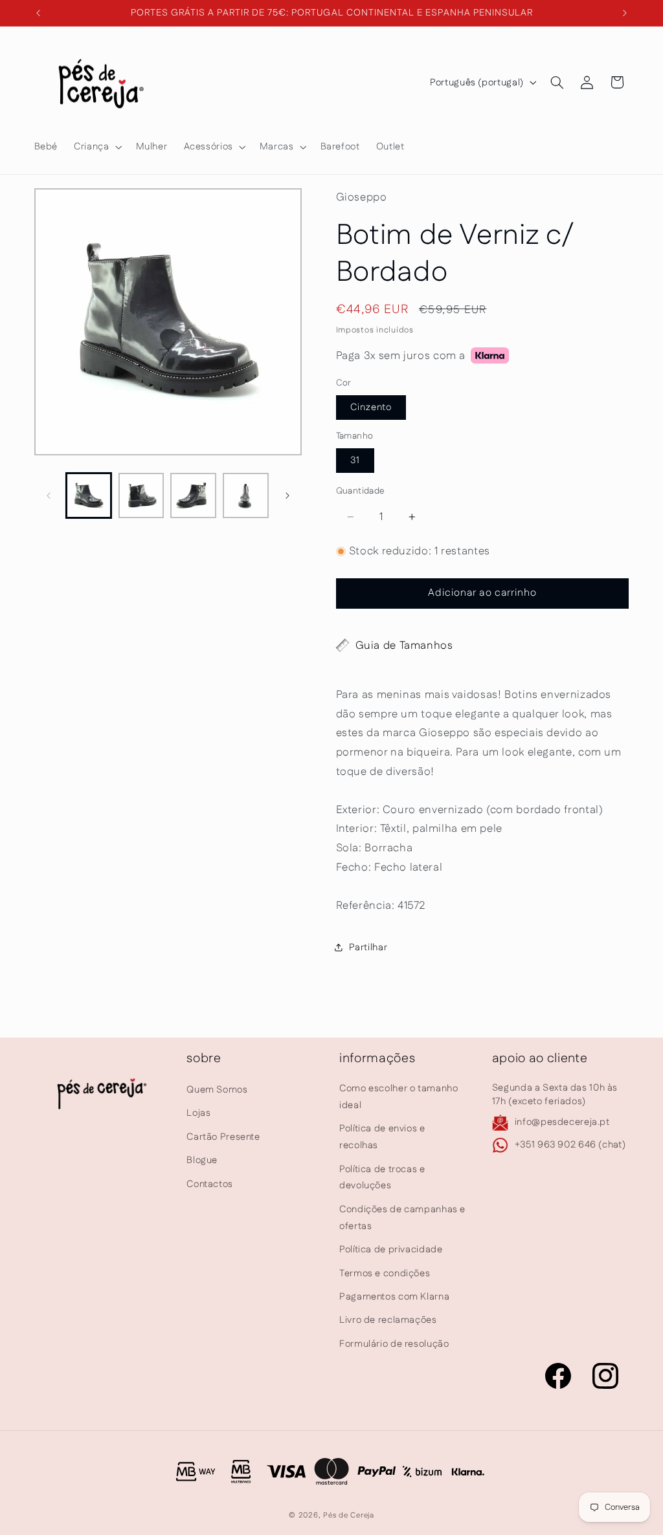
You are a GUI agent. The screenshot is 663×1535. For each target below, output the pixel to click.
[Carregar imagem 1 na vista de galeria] (88, 495)
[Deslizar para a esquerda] (48, 495)
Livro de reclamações (388, 1320)
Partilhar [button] (368, 947)
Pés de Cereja (348, 1515)
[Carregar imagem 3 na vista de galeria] (193, 495)
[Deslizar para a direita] (287, 495)
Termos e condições (384, 1273)
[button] (97, 147)
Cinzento (371, 407)
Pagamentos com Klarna (394, 1296)
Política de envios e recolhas (382, 1137)
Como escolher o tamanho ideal (398, 1097)
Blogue (202, 1160)
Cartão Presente (223, 1137)
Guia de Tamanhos (404, 645)
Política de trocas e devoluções (382, 1177)
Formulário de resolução (394, 1344)
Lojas (198, 1113)
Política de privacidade (391, 1249)
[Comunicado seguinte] (625, 13)
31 (355, 460)
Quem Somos (216, 1089)
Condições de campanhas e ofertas (402, 1218)
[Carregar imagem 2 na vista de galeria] (141, 495)
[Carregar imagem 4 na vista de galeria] (245, 495)
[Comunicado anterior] (38, 13)
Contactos (209, 1184)
